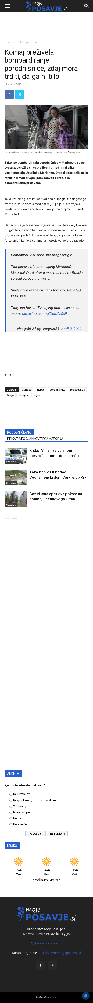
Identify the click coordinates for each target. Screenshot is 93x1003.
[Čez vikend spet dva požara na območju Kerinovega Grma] (16, 499)
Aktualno (11, 461)
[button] (7, 6)
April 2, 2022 (71, 329)
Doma (8, 42)
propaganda (77, 389)
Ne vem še (20, 824)
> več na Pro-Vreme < (46, 879)
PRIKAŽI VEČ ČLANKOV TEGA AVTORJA (35, 439)
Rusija (10, 395)
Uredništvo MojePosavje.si (46, 929)
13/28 (74, 872)
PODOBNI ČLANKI (19, 432)
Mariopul (26, 389)
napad (41, 389)
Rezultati (57, 833)
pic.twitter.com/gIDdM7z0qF (44, 313)
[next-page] (14, 516)
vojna (36, 395)
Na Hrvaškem (21, 794)
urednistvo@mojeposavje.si (60, 952)
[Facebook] (9, 94)
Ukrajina (23, 395)
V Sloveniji (20, 806)
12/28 (46, 872)
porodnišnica (57, 389)
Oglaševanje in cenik (46, 943)
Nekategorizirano (27, 42)
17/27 (18, 872)
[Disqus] (46, 586)
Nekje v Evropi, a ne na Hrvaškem (34, 800)
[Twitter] (19, 94)
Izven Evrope (21, 812)
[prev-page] (7, 516)
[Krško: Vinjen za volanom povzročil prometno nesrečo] (16, 456)
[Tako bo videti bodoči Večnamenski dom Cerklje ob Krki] (16, 477)
